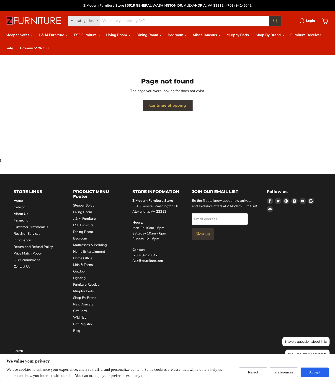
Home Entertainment (89, 251)
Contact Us (22, 266)
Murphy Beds (238, 35)
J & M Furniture (52, 35)
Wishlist (79, 317)
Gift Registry (82, 324)
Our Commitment (27, 260)
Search (18, 351)
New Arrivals (83, 304)
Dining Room (148, 35)
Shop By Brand (269, 35)
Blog (76, 330)
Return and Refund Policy (33, 246)
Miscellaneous (205, 35)
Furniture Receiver (305, 35)
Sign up (203, 234)
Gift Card (80, 311)
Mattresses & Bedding (90, 245)
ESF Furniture (86, 35)
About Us (21, 214)
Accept (314, 372)
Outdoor (79, 271)
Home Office (82, 258)
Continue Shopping (167, 105)
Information (22, 240)
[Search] (275, 21)
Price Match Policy (28, 253)
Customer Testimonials (31, 227)
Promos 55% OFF (35, 48)
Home (18, 200)
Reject (253, 372)
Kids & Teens (83, 264)
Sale (9, 48)
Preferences (283, 372)
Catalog (20, 207)
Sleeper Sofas (18, 35)
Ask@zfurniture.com (147, 260)
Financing (21, 220)
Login (310, 20)
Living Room (117, 35)
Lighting (79, 278)
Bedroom (176, 35)
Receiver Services (27, 233)
